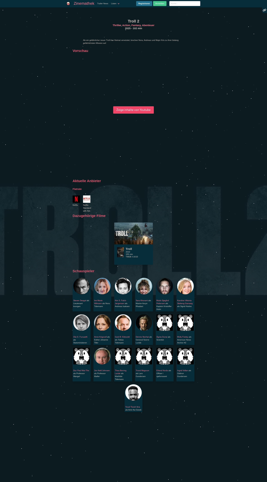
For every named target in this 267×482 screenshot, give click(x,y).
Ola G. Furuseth (80, 337)
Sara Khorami (142, 300)
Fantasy (136, 25)
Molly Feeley (182, 337)
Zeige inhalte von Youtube (133, 110)
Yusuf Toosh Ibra (132, 407)
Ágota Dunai (161, 337)
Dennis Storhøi (142, 337)
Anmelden (159, 3)
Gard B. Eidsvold (122, 337)
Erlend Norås (162, 370)
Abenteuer (148, 25)
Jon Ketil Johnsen (102, 370)
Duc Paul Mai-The (81, 370)
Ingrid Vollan (182, 370)
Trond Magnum (142, 370)
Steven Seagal (79, 300)
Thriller (117, 25)
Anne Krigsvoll (100, 337)
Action (126, 25)
